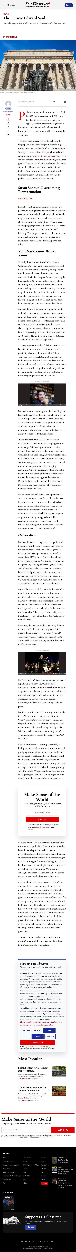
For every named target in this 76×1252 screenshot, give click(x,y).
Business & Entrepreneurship (11, 1165)
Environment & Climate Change (12, 1176)
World (4, 1183)
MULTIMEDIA (61, 1158)
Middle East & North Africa (31, 1165)
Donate (31, 1227)
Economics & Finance (9, 1161)
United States (27, 1176)
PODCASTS (61, 1178)
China (25, 1183)
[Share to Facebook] (8, 119)
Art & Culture (6, 1168)
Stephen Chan (11, 37)
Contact (43, 1179)
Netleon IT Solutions (48, 1248)
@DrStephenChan (8, 112)
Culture (6, 14)
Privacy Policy (36, 827)
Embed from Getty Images (42, 381)
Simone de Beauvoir (50, 156)
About (43, 1172)
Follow (8, 108)
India (24, 1179)
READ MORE (25, 198)
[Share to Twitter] (8, 122)
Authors (43, 1168)
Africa (25, 1168)
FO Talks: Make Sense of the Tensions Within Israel (65, 1172)
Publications (45, 1165)
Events (43, 1161)
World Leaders (7, 1179)
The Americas (27, 1158)
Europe (25, 1161)
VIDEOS (60, 1167)
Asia (24, 1172)
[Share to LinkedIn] (8, 126)
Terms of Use (45, 827)
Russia (43, 1158)
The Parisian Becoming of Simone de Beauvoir (32, 1089)
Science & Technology (9, 1172)
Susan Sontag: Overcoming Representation (33, 1069)
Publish (43, 1176)
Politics (5, 1158)
